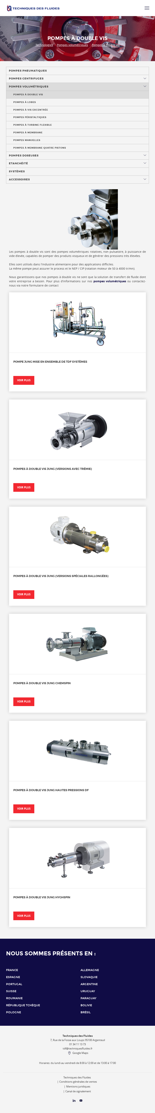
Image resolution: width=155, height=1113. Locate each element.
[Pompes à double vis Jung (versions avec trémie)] (77, 429)
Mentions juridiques (78, 1086)
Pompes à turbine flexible (32, 124)
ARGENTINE (89, 984)
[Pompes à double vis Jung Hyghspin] (77, 858)
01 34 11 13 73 (77, 1044)
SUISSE (11, 991)
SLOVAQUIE (89, 977)
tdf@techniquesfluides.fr (77, 1048)
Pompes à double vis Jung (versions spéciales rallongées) (60, 576)
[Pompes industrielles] (33, 8)
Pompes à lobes (24, 102)
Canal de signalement (78, 1091)
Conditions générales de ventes (78, 1081)
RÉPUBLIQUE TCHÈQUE (23, 1005)
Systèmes (17, 171)
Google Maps (80, 1053)
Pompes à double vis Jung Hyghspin (41, 897)
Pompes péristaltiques (29, 117)
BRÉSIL (86, 1012)
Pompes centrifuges (26, 78)
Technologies (44, 45)
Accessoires (19, 179)
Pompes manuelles (26, 140)
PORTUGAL (14, 984)
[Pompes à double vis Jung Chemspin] (77, 644)
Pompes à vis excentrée (30, 109)
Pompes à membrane (28, 132)
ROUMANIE (14, 998)
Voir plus (23, 380)
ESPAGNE (13, 977)
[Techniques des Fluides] (81, 1101)
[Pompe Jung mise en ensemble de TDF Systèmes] (77, 322)
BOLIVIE (86, 1005)
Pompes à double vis (106, 45)
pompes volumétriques (109, 281)
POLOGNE (13, 1012)
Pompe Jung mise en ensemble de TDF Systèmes (50, 361)
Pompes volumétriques (72, 45)
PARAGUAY (88, 998)
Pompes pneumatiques (28, 70)
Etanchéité (18, 163)
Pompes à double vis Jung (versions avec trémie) (52, 469)
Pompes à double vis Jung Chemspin (42, 683)
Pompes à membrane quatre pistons (39, 147)
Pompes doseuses (24, 155)
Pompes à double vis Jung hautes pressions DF (51, 790)
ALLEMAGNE (90, 970)
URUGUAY (88, 991)
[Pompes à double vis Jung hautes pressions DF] (77, 751)
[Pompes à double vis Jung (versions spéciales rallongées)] (77, 537)
